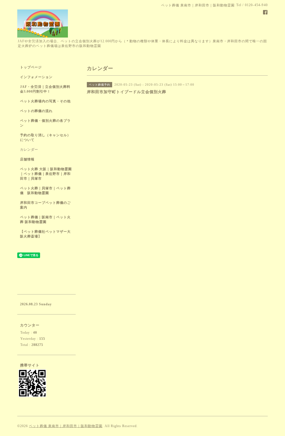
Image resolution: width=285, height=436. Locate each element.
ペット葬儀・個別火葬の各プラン (45, 123)
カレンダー (29, 150)
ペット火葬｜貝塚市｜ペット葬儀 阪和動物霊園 (45, 190)
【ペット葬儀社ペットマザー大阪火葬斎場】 (45, 234)
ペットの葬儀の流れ (36, 111)
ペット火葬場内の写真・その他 (45, 101)
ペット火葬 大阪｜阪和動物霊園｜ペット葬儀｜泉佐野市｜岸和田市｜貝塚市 (46, 173)
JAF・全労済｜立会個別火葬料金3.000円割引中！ (45, 89)
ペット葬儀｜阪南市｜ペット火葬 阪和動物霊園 (45, 219)
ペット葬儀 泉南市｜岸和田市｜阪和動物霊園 (65, 426)
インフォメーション (36, 77)
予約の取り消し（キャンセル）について (45, 137)
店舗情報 (27, 159)
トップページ (31, 67)
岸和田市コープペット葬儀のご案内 (45, 205)
